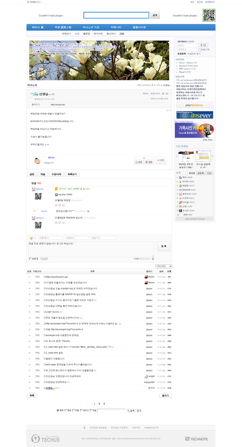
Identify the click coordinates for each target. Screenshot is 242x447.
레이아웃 (98, 33)
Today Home (208, 140)
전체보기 (66, 33)
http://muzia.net (58, 104)
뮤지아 (37, 99)
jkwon (151, 276)
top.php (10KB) (65, 194)
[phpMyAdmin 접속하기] (194, 105)
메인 (139, 85)
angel (151, 376)
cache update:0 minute (195, 219)
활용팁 (86, 33)
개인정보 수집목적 (119, 427)
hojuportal (149, 382)
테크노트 (149, 85)
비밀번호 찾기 (194, 53)
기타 (121, 33)
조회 (169, 271)
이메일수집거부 (151, 427)
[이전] (176, 156)
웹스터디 (111, 33)
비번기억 (205, 49)
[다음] (213, 156)
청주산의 (39, 189)
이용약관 (136, 427)
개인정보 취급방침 (98, 427)
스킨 (77, 33)
